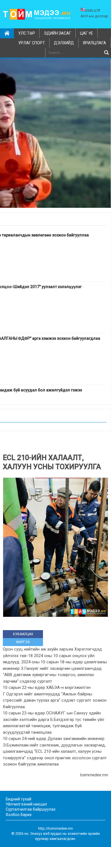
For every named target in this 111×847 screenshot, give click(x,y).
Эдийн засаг (57, 33)
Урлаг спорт (31, 43)
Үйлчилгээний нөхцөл (26, 804)
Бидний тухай (18, 799)
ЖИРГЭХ (23, 642)
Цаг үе (86, 33)
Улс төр (26, 33)
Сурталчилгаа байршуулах (31, 809)
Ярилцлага (94, 43)
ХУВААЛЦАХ (23, 634)
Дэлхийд (64, 43)
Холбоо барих (19, 814)
